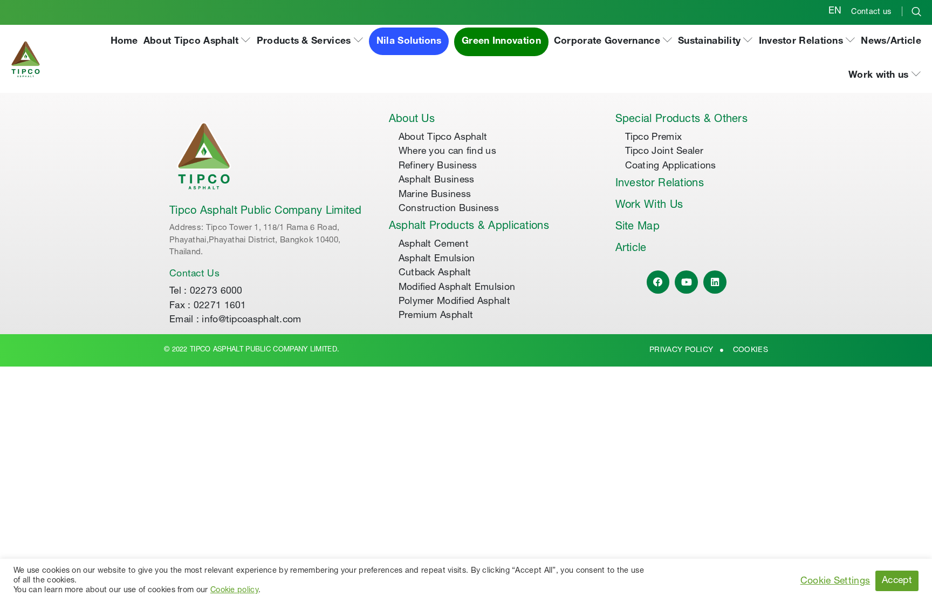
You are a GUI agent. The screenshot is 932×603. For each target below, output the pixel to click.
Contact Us (194, 274)
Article (631, 248)
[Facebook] (658, 282)
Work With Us (649, 205)
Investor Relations (659, 184)
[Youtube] (686, 282)
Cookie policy (234, 590)
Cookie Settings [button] (835, 581)
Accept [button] (897, 581)
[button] (197, 42)
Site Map (637, 227)
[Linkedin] (715, 282)
